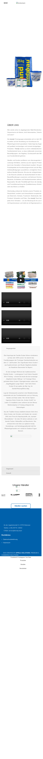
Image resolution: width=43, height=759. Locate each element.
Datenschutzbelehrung (10, 539)
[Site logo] (20, 3)
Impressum (6, 542)
